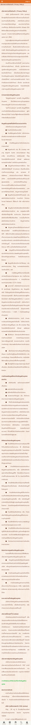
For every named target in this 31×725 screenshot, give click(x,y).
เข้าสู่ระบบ (27, 1)
